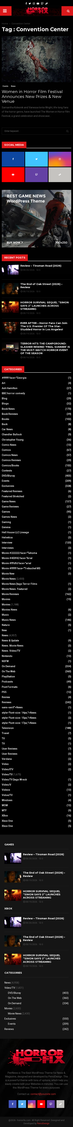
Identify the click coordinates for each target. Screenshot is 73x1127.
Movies (6, 599)
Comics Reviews (11, 460)
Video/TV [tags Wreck (14, 779)
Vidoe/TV (7, 795)
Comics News (10, 455)
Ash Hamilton (9, 388)
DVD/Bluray (8, 475)
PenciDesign (43, 1123)
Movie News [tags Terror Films (19, 583)
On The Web (8, 671)
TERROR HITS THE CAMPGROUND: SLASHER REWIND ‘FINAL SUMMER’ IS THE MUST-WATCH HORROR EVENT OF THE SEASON (45, 348)
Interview (7, 542)
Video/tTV (7, 769)
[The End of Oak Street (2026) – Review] (10, 288)
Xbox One (7, 820)
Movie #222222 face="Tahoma (19, 553)
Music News (9, 619)
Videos (6, 789)
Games (6, 511)
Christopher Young (13, 439)
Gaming (6, 522)
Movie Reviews (10, 594)
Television (8, 728)
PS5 (4, 692)
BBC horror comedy (13, 393)
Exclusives (8, 486)
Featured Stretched (13, 496)
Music (5, 614)
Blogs (5, 403)
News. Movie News (12, 645)
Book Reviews (10, 414)
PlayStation (8, 676)
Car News (7, 429)
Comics (6, 450)
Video (5, 764)
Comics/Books (10, 465)
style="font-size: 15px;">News (19, 717)
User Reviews (9, 748)
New (4, 630)
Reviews (6, 702)
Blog (4, 398)
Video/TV (7, 774)
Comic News (9, 444)
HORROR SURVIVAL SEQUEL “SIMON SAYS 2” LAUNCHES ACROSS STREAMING (44, 305)
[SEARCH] (67, 131)
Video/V (6, 784)
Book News (8, 408)
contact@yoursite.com (43, 1094)
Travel (5, 733)
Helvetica (7, 537)
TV (3, 738)
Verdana (7, 759)
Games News (9, 516)
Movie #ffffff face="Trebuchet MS (21, 568)
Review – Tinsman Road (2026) (40, 265)
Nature (6, 625)
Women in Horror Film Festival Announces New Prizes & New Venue (32, 96)
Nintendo (7, 656)
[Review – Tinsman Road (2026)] (10, 270)
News (13, 86)
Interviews (8, 547)
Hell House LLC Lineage (15, 532)
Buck (4, 424)
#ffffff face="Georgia (14, 377)
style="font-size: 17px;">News (19, 723)
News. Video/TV (11, 650)
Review (6, 697)
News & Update (10, 640)
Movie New (8, 573)
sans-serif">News (12, 707)
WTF (4, 810)
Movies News (9, 609)
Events (5, 86)
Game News (9, 501)
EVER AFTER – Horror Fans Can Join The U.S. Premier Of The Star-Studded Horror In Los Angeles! (43, 326)
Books (5, 419)
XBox (5, 815)
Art (3, 383)
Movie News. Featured (14, 589)
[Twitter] (30, 3)
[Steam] (46, 3)
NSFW (5, 661)
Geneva (6, 527)
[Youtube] (38, 3)
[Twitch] (42, 3)
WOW (5, 805)
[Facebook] (26, 3)
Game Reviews (10, 506)
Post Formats (10, 687)
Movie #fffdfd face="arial (16, 563)
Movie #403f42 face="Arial (17, 558)
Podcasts (7, 681)
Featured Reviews (12, 491)
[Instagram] (34, 3)
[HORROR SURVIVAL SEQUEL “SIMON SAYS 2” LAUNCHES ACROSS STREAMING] (10, 306)
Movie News (9, 578)
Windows (7, 800)
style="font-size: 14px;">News (19, 712)
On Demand (8, 666)
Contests (7, 470)
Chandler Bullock (12, 434)
